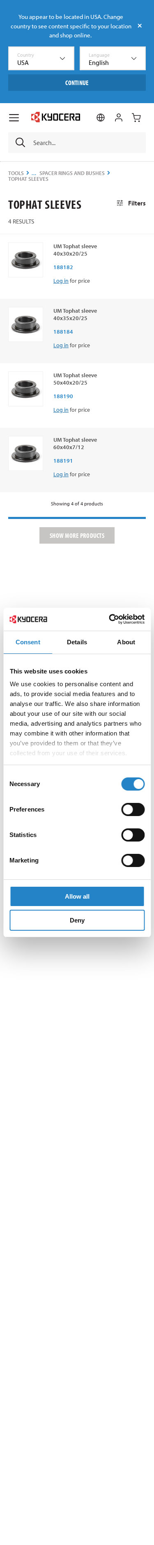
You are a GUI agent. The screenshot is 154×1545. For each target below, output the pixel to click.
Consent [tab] (28, 642)
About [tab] (126, 642)
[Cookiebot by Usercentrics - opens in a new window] (110, 619)
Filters (137, 203)
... (34, 173)
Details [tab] (77, 642)
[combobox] (41, 58)
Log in (61, 280)
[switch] (133, 809)
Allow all (77, 896)
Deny (77, 920)
